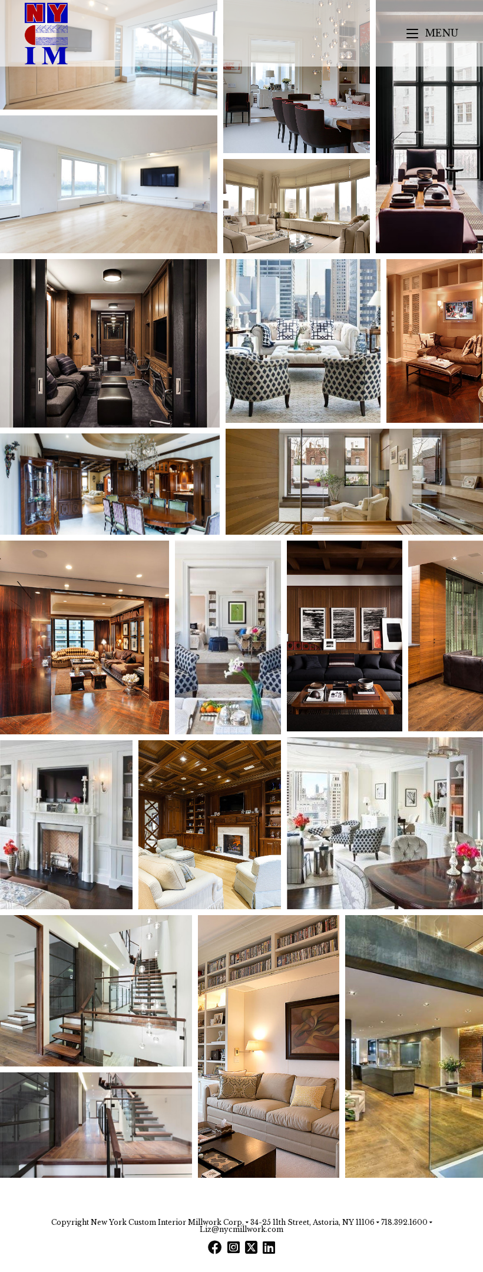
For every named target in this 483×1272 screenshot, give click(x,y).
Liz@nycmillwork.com (241, 1229)
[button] (296, 76)
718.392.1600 (404, 1222)
